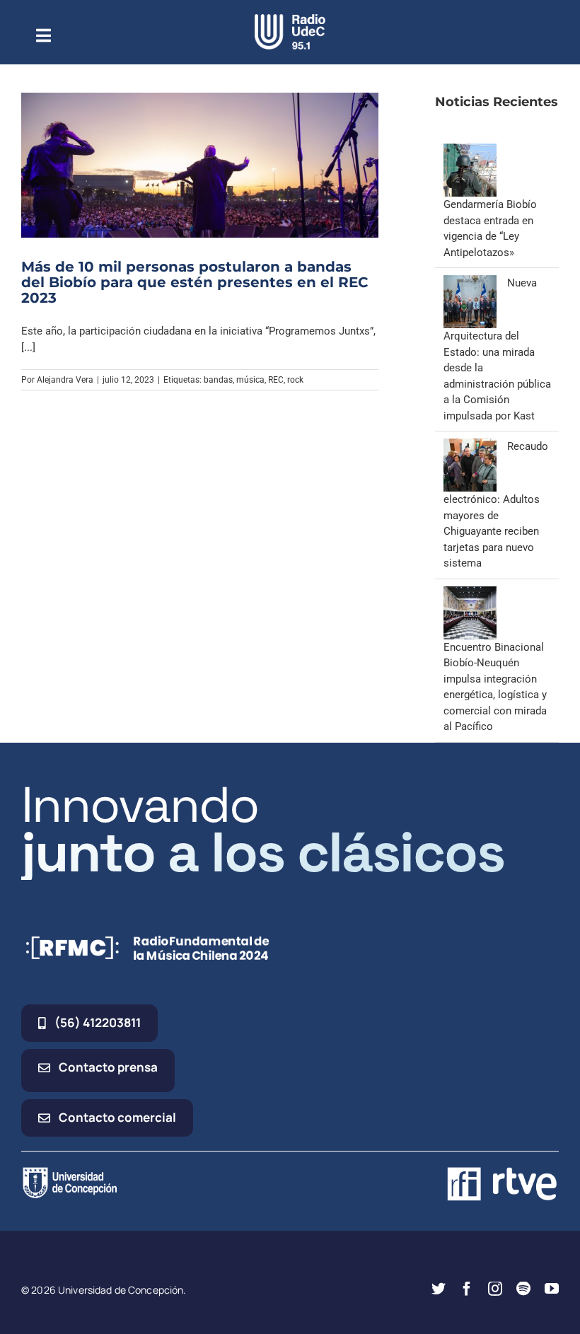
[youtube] (552, 1289)
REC (276, 380)
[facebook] (467, 1289)
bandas (218, 380)
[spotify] (523, 1289)
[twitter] (438, 1289)
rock (295, 380)
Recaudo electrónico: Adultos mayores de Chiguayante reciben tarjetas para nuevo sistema (495, 504)
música (250, 380)
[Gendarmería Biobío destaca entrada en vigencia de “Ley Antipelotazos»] (470, 151)
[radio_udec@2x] (290, 19)
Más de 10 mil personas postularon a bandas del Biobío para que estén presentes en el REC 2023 (194, 282)
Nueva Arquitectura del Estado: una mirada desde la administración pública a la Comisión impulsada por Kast (497, 349)
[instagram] (495, 1289)
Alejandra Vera (65, 380)
